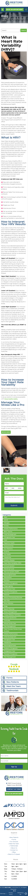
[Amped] (14, 819)
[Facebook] (13, 891)
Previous (3, 450)
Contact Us (14, 850)
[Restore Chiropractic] (14, 5)
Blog (4, 16)
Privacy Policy (11, 893)
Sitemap (2, 893)
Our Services (14, 841)
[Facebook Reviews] (14, 670)
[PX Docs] (14, 806)
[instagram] (14, 891)
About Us (14, 848)
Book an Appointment (14, 9)
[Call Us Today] (2, 9)
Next (25, 450)
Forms (9, 678)
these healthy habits (11, 399)
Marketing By (20, 893)
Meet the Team (13, 686)
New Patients (12, 682)
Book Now (6, 432)
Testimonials (12, 690)
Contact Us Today (14, 789)
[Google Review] (14, 665)
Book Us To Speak (14, 854)
